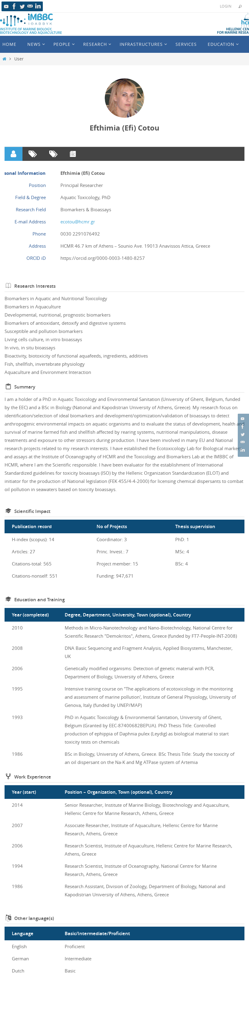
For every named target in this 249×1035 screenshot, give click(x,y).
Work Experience (32, 777)
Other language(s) (34, 918)
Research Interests (35, 286)
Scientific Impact (32, 511)
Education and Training (39, 599)
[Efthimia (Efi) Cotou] (124, 98)
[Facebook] (14, 6)
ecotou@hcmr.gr (77, 222)
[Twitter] (22, 6)
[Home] (4, 59)
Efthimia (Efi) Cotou (124, 128)
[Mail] (30, 6)
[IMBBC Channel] (6, 6)
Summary (24, 387)
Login (225, 6)
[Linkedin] (38, 6)
